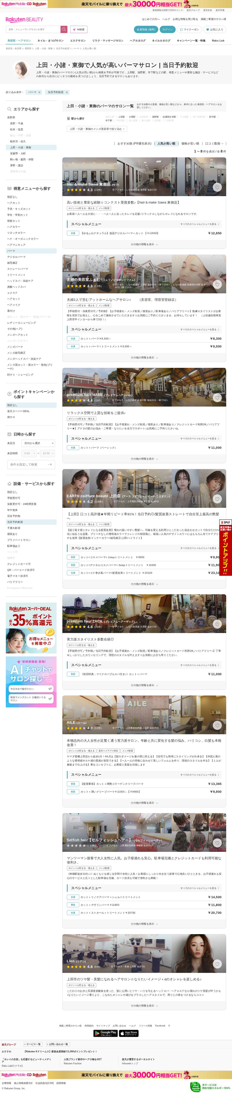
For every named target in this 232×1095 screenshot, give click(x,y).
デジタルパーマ (16, 256)
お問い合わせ (119, 1025)
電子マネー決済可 (17, 575)
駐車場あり (13, 546)
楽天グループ (193, 10)
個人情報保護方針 (23, 1083)
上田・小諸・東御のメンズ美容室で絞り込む (96, 128)
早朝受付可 (13, 498)
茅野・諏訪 (16, 165)
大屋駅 (132, 117)
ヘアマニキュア (16, 244)
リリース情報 (145, 1025)
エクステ (12, 292)
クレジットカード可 (19, 563)
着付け (11, 310)
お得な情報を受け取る (185, 19)
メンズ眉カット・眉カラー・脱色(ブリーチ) (30, 366)
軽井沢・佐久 (18, 141)
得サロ (11, 417)
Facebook (160, 1025)
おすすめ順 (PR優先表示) (134, 143)
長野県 (28, 48)
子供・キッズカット (19, 208)
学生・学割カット (17, 214)
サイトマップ (103, 1025)
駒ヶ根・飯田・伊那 (22, 159)
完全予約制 (13, 516)
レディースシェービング (21, 322)
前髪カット (13, 220)
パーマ (76, 48)
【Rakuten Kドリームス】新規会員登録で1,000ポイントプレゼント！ (60, 1051)
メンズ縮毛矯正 (16, 352)
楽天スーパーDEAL (18, 411)
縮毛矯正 (12, 262)
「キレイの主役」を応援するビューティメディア (26, 1060)
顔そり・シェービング (20, 374)
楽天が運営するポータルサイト (138, 1059)
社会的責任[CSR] (45, 1083)
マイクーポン (191, 29)
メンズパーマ (15, 346)
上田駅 (121, 117)
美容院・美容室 (14, 48)
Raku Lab (218, 40)
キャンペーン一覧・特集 (191, 40)
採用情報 (61, 1083)
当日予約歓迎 (62, 48)
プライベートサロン (19, 540)
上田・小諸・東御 (44, 48)
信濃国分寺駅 (169, 117)
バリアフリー (15, 581)
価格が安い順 (190, 143)
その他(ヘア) (14, 328)
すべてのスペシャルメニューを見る (198, 224)
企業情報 (6, 1083)
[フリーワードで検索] (64, 29)
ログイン (168, 29)
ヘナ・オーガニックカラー (23, 238)
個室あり (12, 534)
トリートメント (16, 274)
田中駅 (212, 117)
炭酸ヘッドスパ (16, 286)
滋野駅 (155, 117)
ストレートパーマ (17, 268)
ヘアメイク (13, 304)
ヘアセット (13, 298)
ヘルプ (166, 19)
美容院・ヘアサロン (19, 40)
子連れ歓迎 (13, 528)
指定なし (12, 196)
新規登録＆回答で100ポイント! (168, 10)
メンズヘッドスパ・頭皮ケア (24, 358)
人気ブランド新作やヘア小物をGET (83, 1059)
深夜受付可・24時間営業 (21, 504)
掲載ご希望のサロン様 (213, 19)
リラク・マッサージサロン (108, 40)
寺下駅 (108, 120)
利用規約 (89, 1025)
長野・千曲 (16, 123)
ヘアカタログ (138, 40)
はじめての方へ (151, 19)
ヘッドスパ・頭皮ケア (20, 280)
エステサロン (78, 40)
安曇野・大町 (18, 153)
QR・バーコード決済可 (21, 569)
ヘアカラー (13, 226)
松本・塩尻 (16, 129)
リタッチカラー (16, 232)
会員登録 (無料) (146, 29)
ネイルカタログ (161, 40)
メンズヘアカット (17, 334)
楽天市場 (220, 10)
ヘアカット (13, 202)
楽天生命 (207, 10)
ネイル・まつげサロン (51, 40)
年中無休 (12, 510)
